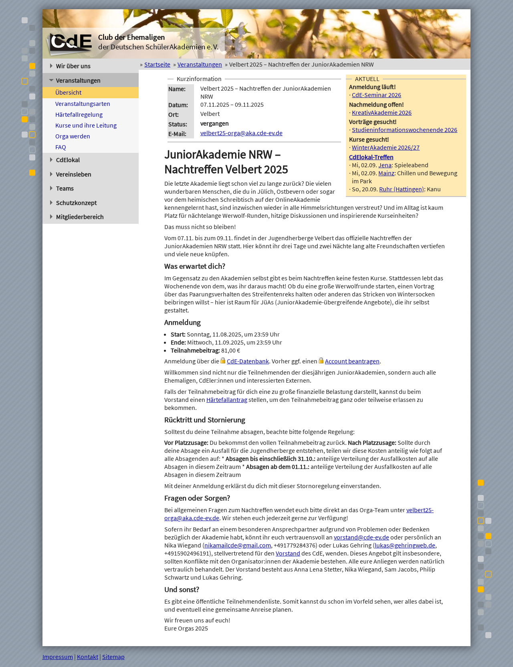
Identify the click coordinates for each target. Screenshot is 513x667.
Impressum (57, 657)
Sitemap (113, 657)
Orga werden (72, 136)
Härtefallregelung (79, 114)
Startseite (157, 64)
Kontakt (87, 657)
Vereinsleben (73, 174)
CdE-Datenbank (248, 361)
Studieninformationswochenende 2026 (404, 130)
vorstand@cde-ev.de (361, 537)
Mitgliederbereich (80, 217)
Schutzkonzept (76, 203)
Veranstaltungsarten (82, 103)
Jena (385, 165)
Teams (65, 188)
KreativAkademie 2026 (382, 112)
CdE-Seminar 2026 (376, 95)
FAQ (60, 147)
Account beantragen (352, 361)
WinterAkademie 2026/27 (386, 147)
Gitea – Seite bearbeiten (438, 657)
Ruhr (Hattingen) (401, 189)
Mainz (386, 173)
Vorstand (288, 553)
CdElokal (68, 160)
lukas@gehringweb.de (405, 545)
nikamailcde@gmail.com (237, 545)
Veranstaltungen (78, 80)
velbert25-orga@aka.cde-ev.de (241, 133)
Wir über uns (73, 66)
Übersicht (68, 92)
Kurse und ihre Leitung (86, 125)
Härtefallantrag (226, 399)
